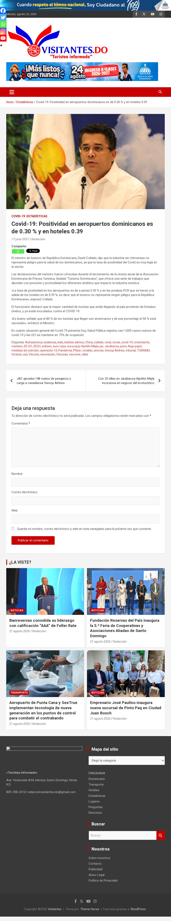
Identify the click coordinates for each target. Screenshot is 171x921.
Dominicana (97, 779)
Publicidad (95, 869)
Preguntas (96, 807)
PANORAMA (97, 773)
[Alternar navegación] (11, 92)
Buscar (160, 835)
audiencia (50, 342)
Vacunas (62, 354)
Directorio (95, 813)
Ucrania (16, 354)
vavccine (74, 354)
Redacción (38, 239)
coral (108, 342)
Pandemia (65, 350)
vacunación (47, 354)
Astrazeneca (33, 342)
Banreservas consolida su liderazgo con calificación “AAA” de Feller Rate (43, 623)
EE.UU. (28, 346)
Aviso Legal (96, 875)
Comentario (20, 423)
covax (116, 342)
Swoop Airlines (114, 350)
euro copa (59, 346)
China (89, 342)
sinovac (99, 350)
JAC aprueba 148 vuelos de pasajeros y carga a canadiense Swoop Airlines (44, 381)
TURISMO (143, 350)
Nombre (17, 474)
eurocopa (73, 346)
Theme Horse (89, 909)
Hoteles (94, 790)
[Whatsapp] (18, 251)
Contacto (95, 863)
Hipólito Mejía (89, 346)
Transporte (19, 692)
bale (60, 342)
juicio (123, 346)
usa (25, 354)
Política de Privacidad (103, 880)
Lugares (94, 801)
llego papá (135, 346)
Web (14, 510)
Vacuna (34, 354)
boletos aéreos (74, 342)
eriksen (47, 346)
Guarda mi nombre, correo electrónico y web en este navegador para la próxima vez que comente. (84, 529)
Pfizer (77, 350)
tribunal (131, 350)
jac (101, 346)
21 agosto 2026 (19, 631)
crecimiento (142, 342)
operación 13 (48, 350)
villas (85, 354)
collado (98, 342)
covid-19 (127, 342)
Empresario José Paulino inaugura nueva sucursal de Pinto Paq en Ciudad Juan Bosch (125, 707)
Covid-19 (18, 216)
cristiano (17, 346)
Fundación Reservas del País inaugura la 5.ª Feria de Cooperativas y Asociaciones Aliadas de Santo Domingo (124, 628)
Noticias (17, 610)
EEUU (37, 346)
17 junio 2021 (20, 239)
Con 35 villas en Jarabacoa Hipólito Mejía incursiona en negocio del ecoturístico (126, 381)
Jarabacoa (112, 346)
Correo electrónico (24, 492)
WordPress (138, 909)
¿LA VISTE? (20, 562)
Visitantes (55, 909)
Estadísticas (36, 216)
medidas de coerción (25, 350)
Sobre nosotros (99, 858)
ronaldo (87, 350)
